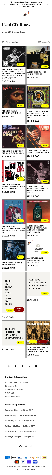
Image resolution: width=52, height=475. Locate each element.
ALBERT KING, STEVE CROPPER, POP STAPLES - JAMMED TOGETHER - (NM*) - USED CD (37, 229)
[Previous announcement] (4, 4)
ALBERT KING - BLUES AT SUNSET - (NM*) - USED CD (38, 152)
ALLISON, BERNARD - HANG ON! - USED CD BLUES (8, 292)
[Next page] (43, 366)
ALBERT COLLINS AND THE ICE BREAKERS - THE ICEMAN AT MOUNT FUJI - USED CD (38, 114)
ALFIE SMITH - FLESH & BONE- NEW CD (12, 264)
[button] (5, 14)
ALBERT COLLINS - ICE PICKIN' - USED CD (36, 73)
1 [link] (9, 366)
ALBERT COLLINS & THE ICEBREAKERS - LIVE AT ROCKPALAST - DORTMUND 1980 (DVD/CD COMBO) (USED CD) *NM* (13, 74)
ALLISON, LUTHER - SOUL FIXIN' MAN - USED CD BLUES (14, 333)
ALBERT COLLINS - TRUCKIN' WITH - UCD (11, 112)
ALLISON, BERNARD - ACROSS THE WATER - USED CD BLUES (36, 260)
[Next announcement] (47, 4)
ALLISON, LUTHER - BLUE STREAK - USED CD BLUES (38, 284)
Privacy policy (30, 469)
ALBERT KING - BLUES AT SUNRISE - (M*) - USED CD (13, 152)
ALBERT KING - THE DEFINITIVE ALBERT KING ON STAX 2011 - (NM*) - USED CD (38, 190)
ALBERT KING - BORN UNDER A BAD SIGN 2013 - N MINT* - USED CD (13, 186)
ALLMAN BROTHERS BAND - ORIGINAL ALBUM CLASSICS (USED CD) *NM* (38, 349)
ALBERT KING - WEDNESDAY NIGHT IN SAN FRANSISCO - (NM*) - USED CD (13, 229)
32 (36, 366)
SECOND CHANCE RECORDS (25, 466)
